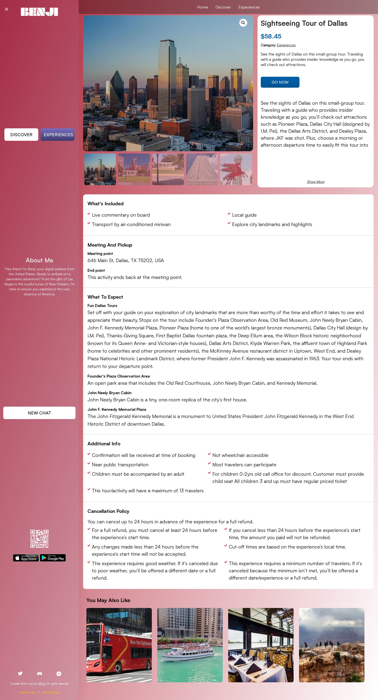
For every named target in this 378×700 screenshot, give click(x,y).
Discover (21, 134)
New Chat (39, 413)
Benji (42, 683)
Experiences (58, 134)
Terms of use (27, 692)
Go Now (280, 82)
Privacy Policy (50, 692)
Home (202, 7)
